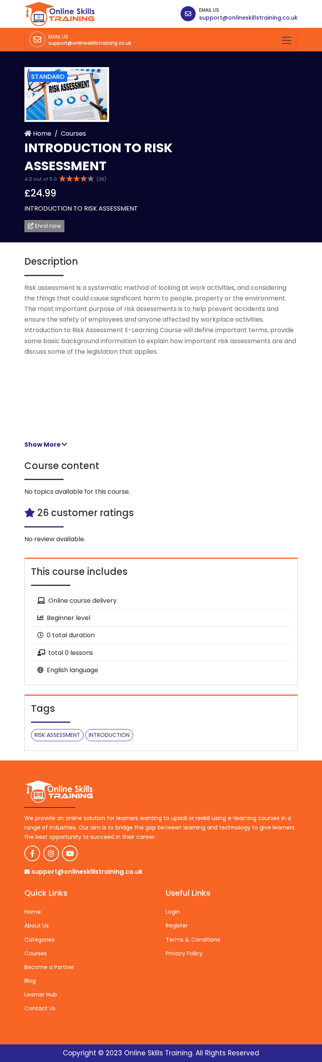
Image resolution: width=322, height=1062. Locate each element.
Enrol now (47, 226)
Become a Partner (49, 967)
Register (177, 925)
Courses (73, 133)
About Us (36, 925)
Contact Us (39, 1008)
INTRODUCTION (109, 735)
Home (41, 133)
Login (173, 912)
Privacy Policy (184, 953)
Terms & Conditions (193, 940)
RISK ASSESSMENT (57, 735)
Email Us (209, 10)
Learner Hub (40, 994)
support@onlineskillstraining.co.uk (248, 18)
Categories (39, 940)
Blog (30, 981)
